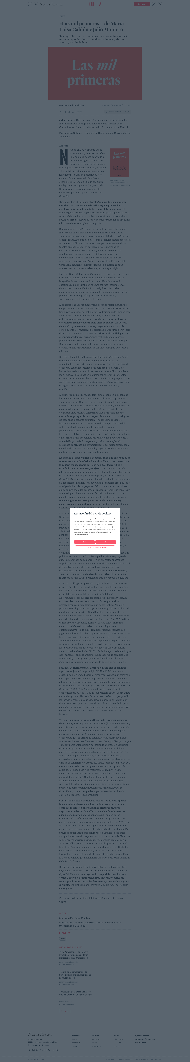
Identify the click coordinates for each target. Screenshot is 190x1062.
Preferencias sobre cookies (95, 548)
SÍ (105, 542)
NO (84, 542)
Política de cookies (81, 535)
